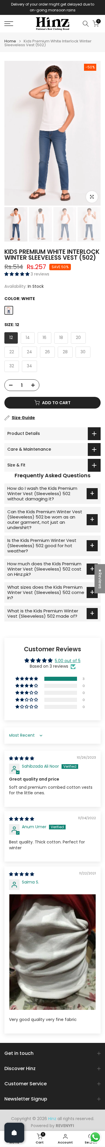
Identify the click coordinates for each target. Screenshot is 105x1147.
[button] (17, 274)
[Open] (14, 1133)
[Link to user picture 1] (52, 952)
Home (10, 41)
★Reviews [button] (100, 579)
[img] (21, 758)
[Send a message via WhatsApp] (95, 1137)
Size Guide (23, 418)
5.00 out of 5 (67, 661)
